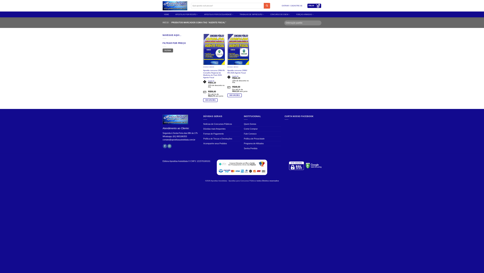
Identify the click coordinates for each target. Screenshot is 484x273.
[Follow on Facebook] (165, 146)
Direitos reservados (270, 181)
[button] (314, 6)
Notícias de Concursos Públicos (217, 124)
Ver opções (210, 100)
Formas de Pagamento (213, 134)
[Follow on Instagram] (169, 146)
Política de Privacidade (254, 139)
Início (166, 22)
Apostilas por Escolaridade (218, 14)
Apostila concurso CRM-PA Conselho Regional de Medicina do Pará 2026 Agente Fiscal (213, 73)
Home (166, 14)
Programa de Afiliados (254, 143)
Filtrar (167, 50)
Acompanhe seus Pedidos (215, 143)
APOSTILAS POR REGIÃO (185, 14)
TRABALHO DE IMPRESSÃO (251, 14)
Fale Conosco (250, 134)
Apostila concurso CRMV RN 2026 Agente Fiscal (237, 71)
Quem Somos (250, 124)
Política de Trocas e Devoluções (217, 139)
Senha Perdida (250, 148)
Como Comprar (251, 129)
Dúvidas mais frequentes (214, 129)
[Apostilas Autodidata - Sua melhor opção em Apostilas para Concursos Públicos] (175, 6)
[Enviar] (267, 6)
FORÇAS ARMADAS (304, 14)
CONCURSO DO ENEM (279, 14)
